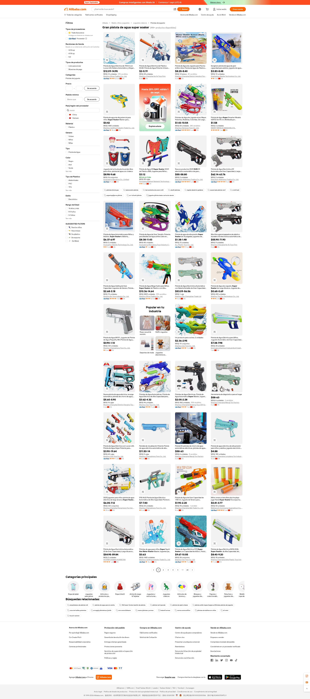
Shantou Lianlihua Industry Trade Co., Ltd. (118, 128)
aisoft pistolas (175, 190)
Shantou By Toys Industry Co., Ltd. (116, 296)
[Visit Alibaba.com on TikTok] (236, 660)
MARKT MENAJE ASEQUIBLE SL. (223, 128)
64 (187, 570)
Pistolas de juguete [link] (158, 23)
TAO (173, 688)
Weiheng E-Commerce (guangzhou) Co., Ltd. (226, 508)
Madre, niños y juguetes (120, 23)
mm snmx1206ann (124, 610)
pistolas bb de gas (112, 190)
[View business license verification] (177, 695)
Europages (190, 688)
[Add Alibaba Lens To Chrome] (104, 677)
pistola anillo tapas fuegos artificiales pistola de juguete (214, 605)
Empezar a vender (217, 637)
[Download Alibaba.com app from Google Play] (233, 677)
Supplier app (170, 677)
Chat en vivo (179, 637)
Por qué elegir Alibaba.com (79, 633)
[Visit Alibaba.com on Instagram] (226, 660)
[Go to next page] (192, 570)
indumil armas (165, 610)
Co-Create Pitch (75, 637)
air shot (225, 610)
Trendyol (181, 688)
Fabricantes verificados (148, 633)
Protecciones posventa (113, 646)
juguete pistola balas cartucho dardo (161, 195)
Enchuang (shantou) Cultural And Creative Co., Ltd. (226, 348)
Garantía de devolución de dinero (116, 637)
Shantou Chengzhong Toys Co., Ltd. (116, 348)
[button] (174, 9)
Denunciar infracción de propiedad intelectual (188, 652)
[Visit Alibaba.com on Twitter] (221, 660)
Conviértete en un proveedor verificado (225, 646)
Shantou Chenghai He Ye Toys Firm (152, 76)
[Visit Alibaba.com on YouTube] (231, 660)
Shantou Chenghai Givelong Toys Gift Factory (191, 405)
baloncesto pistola (132, 190)
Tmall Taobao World (143, 688)
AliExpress (120, 688)
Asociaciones (215, 651)
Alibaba (105, 23)
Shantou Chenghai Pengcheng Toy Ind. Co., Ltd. (119, 508)
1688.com (130, 688)
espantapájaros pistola (114, 195)
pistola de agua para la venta (105, 605)
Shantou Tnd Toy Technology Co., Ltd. (225, 296)
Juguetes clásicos (140, 23)
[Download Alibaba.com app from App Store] (215, 677)
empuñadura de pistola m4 (79, 605)
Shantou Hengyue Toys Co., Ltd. (187, 128)
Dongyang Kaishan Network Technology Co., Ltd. (155, 181)
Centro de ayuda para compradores (188, 633)
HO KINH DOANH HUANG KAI (114, 560)
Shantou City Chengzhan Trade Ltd (188, 296)
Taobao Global (165, 688)
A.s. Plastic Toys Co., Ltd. (184, 245)
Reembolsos (180, 646)
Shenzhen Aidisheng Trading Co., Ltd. (189, 179)
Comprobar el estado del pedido (222, 642)
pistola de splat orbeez (180, 605)
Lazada (155, 688)
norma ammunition (183, 610)
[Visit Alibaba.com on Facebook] (211, 660)
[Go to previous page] (153, 570)
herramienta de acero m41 (154, 190)
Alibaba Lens (80, 677)
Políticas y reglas (110, 658)
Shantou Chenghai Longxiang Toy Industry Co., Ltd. (226, 456)
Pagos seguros (110, 633)
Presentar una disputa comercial (187, 642)
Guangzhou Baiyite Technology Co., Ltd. (226, 76)
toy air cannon (74, 616)
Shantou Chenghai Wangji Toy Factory (225, 402)
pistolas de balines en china (206, 610)
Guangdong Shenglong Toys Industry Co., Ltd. (155, 245)
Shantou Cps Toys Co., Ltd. (185, 346)
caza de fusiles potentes (78, 610)
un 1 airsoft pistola (135, 195)
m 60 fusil (235, 190)
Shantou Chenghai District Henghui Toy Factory (191, 76)
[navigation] (83, 296)
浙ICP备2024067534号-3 (216, 695)
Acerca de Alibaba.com (78, 628)
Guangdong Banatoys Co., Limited (116, 179)
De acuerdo (92, 88)
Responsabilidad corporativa (79, 642)
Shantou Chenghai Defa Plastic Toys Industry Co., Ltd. (226, 560)
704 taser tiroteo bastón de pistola (133, 605)
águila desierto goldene (195, 190)
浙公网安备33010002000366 (194, 695)
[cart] (207, 10)
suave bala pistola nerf (217, 190)
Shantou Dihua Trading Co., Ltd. (115, 76)
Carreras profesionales (77, 646)
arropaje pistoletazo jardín (102, 610)
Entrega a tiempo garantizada (115, 642)
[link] (307, 676)
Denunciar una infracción (184, 658)
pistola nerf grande (158, 605)
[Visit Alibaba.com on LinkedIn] (216, 660)
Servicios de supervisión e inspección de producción (118, 652)
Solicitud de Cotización (148, 637)
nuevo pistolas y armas (145, 610)
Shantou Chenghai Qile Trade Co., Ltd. (189, 508)
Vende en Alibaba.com (218, 633)
